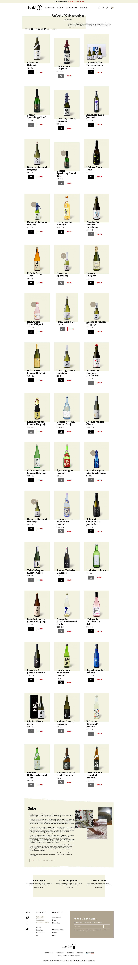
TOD (79, 955)
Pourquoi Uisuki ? (39, 887)
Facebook (27, 923)
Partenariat (54, 932)
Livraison (54, 920)
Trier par (40, 29)
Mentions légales (70, 953)
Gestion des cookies (60, 953)
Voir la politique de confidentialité (88, 930)
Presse (53, 935)
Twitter (27, 929)
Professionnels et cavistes (58, 929)
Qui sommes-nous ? (56, 917)
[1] (111, 7)
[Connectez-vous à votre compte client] (107, 7)
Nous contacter (39, 930)
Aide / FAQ (38, 927)
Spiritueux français (90, 953)
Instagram (27, 917)
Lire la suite (71, 27)
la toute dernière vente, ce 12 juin (76, 1)
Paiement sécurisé (56, 923)
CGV (37, 936)
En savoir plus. (69, 887)
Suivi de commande (40, 933)
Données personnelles (48, 953)
